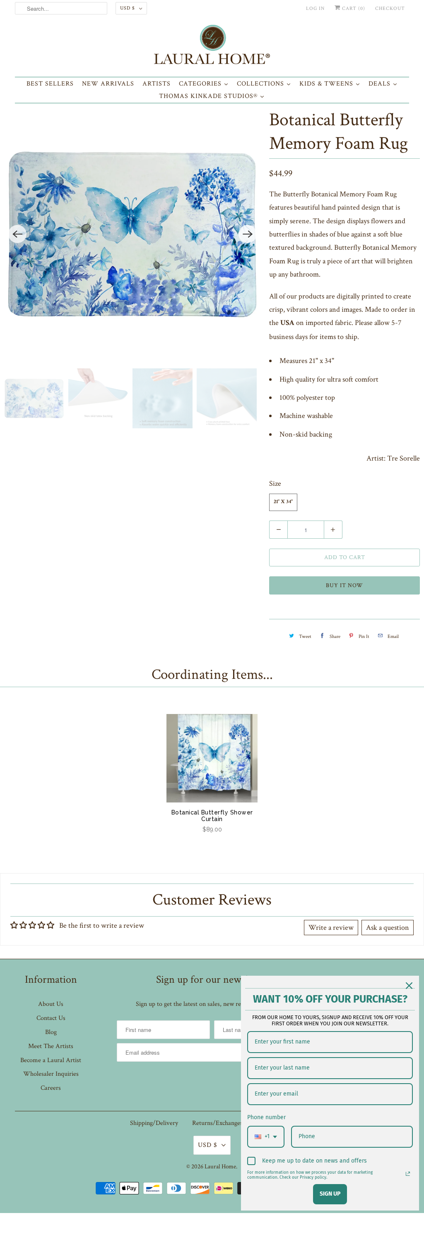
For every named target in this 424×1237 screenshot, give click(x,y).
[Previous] (17, 234)
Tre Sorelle (403, 458)
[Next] (247, 234)
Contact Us (50, 1018)
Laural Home (220, 1166)
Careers (51, 1088)
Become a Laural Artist (50, 1060)
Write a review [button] (331, 927)
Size (275, 483)
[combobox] (265, 1137)
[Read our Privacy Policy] (408, 1174)
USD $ (127, 8)
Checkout (390, 8)
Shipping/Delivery (154, 1123)
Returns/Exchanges (217, 1123)
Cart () (352, 8)
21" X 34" (283, 502)
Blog (51, 1032)
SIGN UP (330, 1193)
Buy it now (344, 585)
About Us (50, 1004)
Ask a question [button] (387, 927)
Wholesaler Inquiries (51, 1074)
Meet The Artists (50, 1046)
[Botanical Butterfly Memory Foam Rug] (132, 234)
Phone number (266, 1117)
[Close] (409, 986)
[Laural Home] (212, 46)
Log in (315, 8)
